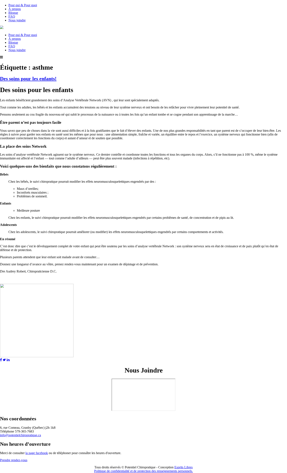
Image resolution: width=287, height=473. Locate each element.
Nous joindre (17, 20)
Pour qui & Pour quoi (22, 5)
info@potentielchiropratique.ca (20, 435)
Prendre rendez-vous (13, 460)
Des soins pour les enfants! (28, 78)
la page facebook (36, 453)
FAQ (11, 16)
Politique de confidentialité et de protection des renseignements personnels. (143, 471)
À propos (14, 9)
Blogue (13, 12)
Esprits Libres (183, 467)
